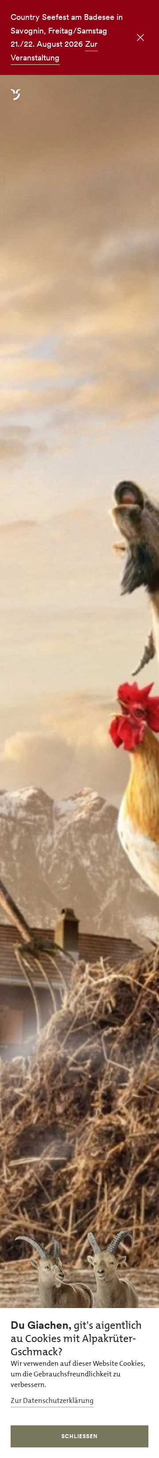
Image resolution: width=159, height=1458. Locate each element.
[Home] (15, 99)
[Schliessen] (139, 38)
